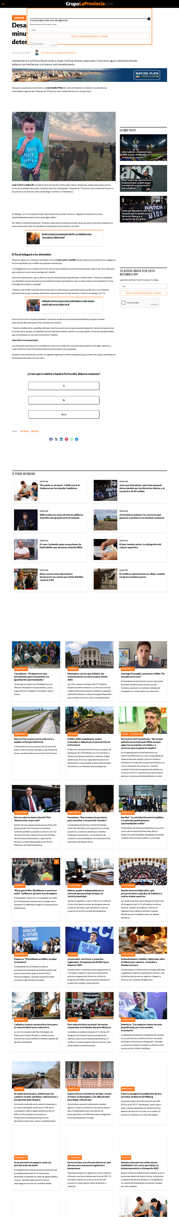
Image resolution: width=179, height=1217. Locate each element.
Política (73, 734)
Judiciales (35, 431)
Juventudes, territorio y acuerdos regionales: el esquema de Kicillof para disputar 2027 (88, 962)
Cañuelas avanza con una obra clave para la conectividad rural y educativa (36, 1026)
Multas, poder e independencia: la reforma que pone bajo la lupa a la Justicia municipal (85, 893)
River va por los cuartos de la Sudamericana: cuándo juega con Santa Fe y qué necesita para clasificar (136, 184)
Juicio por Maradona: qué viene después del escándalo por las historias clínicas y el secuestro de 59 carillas (142, 488)
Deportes (19, 885)
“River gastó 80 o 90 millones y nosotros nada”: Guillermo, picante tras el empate (35, 892)
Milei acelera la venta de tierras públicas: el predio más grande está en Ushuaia (61, 516)
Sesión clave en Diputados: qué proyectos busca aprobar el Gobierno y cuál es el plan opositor (141, 893)
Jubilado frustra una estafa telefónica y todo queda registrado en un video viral (68, 303)
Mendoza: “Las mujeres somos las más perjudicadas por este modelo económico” (141, 1027)
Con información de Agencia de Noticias (59, 52)
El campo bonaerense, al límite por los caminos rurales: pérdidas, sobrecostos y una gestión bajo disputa (36, 1096)
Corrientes (24, 431)
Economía (73, 668)
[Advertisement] (65, 101)
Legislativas (21, 812)
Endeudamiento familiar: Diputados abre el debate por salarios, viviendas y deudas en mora (143, 962)
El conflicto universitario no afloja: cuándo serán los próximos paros (142, 575)
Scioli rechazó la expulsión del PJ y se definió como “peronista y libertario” (67, 236)
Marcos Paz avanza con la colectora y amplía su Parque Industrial (34, 740)
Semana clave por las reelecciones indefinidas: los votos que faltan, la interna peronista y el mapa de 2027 (140, 1165)
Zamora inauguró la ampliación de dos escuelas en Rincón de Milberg (141, 1095)
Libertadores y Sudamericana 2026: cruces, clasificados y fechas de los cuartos (136, 155)
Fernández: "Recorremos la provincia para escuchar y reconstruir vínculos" (87, 819)
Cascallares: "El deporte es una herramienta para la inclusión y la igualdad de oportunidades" (31, 676)
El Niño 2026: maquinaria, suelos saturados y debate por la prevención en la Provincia (88, 742)
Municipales (21, 668)
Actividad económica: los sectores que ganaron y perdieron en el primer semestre (141, 516)
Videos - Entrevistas (132, 734)
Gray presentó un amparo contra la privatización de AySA (32, 1164)
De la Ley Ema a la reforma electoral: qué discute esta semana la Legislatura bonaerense (89, 1165)
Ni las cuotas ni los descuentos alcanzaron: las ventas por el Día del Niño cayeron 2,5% (61, 576)
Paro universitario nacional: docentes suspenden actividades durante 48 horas (89, 1026)
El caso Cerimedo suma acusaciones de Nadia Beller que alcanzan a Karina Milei (61, 546)
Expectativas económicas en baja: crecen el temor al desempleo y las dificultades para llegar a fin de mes (89, 1096)
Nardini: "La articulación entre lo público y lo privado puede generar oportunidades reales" (142, 820)
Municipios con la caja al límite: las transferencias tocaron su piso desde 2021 (87, 676)
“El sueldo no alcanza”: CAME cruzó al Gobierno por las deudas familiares (60, 487)
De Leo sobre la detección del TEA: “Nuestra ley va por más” (32, 819)
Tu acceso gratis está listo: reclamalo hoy (137, 272)
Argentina (19, 17)
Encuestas (74, 1088)
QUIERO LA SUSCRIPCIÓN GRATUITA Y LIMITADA (143, 293)
